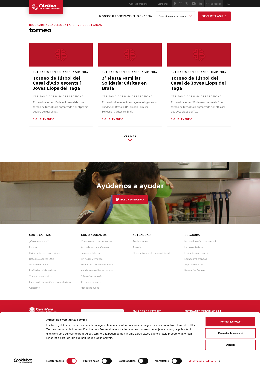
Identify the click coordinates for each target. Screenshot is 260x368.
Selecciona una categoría (173, 16)
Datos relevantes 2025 (41, 258)
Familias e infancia (90, 252)
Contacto (34, 287)
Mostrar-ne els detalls (202, 361)
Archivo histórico (38, 264)
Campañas (162, 3)
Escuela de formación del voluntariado (50, 281)
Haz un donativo (131, 199)
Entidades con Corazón (52, 71)
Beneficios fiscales (194, 270)
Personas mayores (91, 281)
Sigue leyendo (44, 119)
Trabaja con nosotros (41, 276)
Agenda (137, 247)
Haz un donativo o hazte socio (200, 241)
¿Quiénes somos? (39, 241)
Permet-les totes (230, 321)
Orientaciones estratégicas (44, 252)
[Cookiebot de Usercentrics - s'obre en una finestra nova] (22, 361)
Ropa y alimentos (193, 264)
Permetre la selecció (230, 333)
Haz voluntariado (193, 247)
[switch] (107, 361)
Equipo (33, 247)
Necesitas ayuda (90, 287)
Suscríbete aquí (213, 16)
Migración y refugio (91, 276)
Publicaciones (140, 241)
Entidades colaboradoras (42, 270)
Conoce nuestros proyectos (96, 241)
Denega (230, 344)
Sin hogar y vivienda (92, 258)
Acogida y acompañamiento (96, 247)
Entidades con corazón (196, 252)
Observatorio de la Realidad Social (151, 252)
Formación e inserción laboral (97, 264)
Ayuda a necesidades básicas (97, 270)
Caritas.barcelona (138, 3)
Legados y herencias (195, 258)
